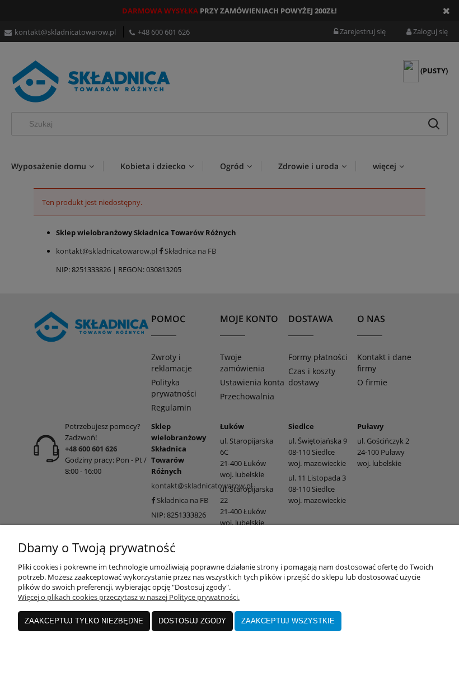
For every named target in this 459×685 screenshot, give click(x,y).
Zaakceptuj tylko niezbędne (84, 621)
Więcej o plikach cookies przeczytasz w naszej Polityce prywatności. (129, 597)
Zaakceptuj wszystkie (288, 621)
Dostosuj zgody (192, 621)
